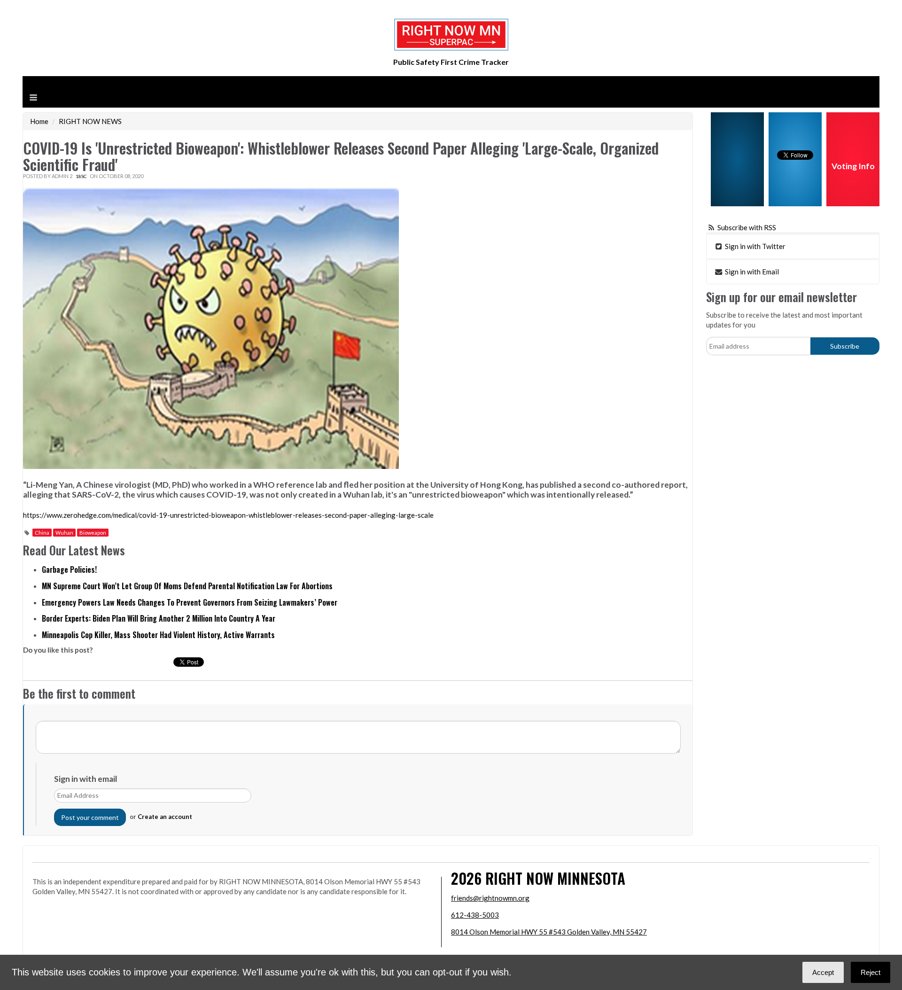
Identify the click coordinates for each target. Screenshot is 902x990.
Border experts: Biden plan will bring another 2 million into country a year (158, 618)
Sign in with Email (751, 271)
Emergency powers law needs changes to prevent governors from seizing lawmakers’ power (189, 602)
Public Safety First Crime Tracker (451, 61)
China (42, 533)
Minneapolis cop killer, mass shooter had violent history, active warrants (158, 634)
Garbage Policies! (69, 569)
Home (39, 121)
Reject (870, 972)
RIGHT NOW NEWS (90, 121)
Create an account (165, 816)
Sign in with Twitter (754, 246)
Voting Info (853, 166)
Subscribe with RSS (746, 227)
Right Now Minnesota (555, 878)
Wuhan (64, 533)
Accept (823, 972)
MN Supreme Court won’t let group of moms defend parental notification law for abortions (187, 586)
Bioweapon (92, 533)
